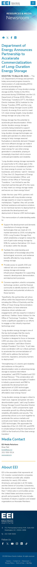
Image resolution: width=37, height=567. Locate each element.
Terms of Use (20, 563)
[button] (33, 3)
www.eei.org (6, 455)
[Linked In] (22, 543)
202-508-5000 (10, 534)
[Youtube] (12, 543)
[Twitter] (7, 543)
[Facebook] (3, 543)
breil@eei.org (7, 450)
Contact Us (16, 561)
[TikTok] (26, 543)
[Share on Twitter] (7, 37)
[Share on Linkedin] (15, 37)
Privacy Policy (9, 563)
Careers (8, 561)
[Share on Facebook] (11, 37)
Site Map (29, 563)
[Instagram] (17, 543)
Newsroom (25, 561)
